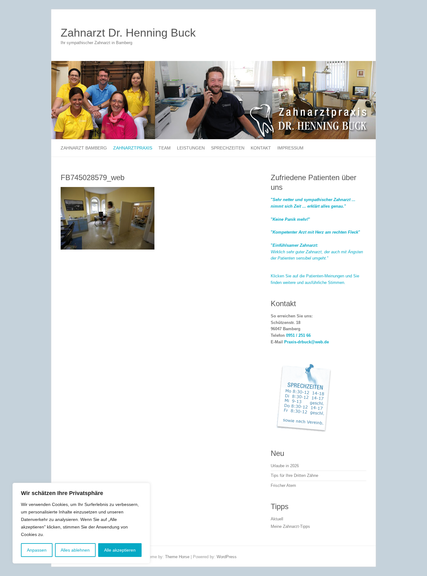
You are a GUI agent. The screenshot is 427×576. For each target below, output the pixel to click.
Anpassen (37, 550)
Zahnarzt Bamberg (84, 147)
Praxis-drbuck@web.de (306, 342)
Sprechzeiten (227, 147)
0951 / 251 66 (298, 335)
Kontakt (261, 147)
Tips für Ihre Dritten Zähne (294, 475)
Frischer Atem (283, 485)
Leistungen (191, 147)
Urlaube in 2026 (285, 465)
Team (164, 147)
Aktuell (277, 519)
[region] (81, 523)
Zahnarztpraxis (132, 147)
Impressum (290, 147)
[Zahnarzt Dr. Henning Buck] (213, 64)
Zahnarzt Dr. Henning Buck (128, 32)
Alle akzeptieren (120, 550)
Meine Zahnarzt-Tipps (290, 526)
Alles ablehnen (75, 550)
